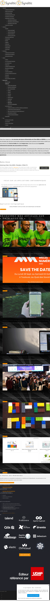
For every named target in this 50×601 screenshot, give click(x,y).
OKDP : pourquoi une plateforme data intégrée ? (11, 503)
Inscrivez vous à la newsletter (9, 491)
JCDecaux (7, 76)
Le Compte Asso (8, 63)
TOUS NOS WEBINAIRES (12, 104)
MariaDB (9, 100)
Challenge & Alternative (9, 9)
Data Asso (10, 102)
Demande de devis (9, 56)
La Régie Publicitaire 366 (10, 66)
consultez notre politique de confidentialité (34, 598)
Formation (5, 51)
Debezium (7, 44)
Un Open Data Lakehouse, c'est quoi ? (9, 508)
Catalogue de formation (10, 52)
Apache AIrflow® (11, 30)
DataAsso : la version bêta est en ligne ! (20, 465)
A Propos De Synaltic (9, 119)
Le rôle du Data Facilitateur (13, 114)
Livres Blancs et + (8, 106)
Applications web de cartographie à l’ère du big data (26, 320)
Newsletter (7, 116)
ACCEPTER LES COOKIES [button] (33, 595)
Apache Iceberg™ (11, 33)
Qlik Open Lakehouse (9, 37)
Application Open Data (12, 23)
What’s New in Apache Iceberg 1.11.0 (9, 506)
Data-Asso (7, 64)
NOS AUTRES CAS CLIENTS (10, 78)
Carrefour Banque (8, 71)
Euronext (7, 75)
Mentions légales (6, 497)
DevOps (9, 94)
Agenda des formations (10, 54)
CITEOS (6, 59)
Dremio (6, 40)
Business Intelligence (12, 87)
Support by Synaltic (9, 25)
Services (4, 7)
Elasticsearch (7, 45)
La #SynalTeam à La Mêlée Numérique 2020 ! (22, 285)
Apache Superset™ (11, 35)
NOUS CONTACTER (25, 554)
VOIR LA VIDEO (44, 167)
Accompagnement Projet (10, 14)
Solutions (4, 26)
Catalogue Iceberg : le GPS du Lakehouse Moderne (18, 107)
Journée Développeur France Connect (19, 356)
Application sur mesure (9, 18)
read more (5, 256)
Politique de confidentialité (7, 496)
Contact (6, 125)
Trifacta (9, 95)
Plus (3, 118)
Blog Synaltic (7, 82)
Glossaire (4, 495)
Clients (4, 57)
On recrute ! (7, 121)
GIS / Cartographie (11, 88)
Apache (6, 28)
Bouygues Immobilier (9, 68)
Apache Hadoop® (11, 32)
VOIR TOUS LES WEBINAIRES (7, 482)
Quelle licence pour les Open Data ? (18, 431)
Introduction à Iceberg (12, 113)
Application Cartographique (13, 21)
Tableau (6, 42)
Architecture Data (8, 13)
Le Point (6, 69)
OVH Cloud (7, 49)
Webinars (7, 83)
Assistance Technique (9, 16)
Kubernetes (7, 47)
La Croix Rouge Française (10, 61)
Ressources (5, 80)
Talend (9, 92)
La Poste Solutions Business (10, 73)
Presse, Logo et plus (9, 123)
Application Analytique (12, 20)
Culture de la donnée (12, 85)
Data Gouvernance (9, 11)
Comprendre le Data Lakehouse (14, 109)
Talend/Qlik (7, 38)
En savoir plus (3, 209)
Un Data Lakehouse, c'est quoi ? (8, 507)
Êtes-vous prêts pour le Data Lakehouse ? (16, 111)
